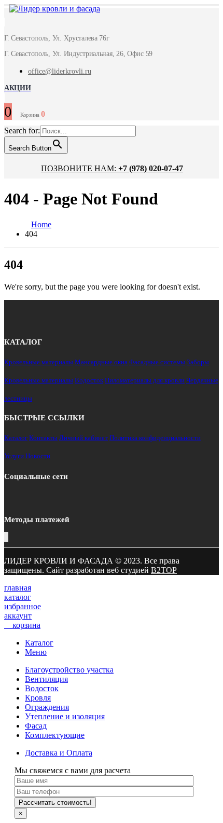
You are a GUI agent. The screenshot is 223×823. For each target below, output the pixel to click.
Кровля (38, 697)
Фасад (36, 725)
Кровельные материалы (38, 362)
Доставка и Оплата (58, 752)
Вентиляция (46, 679)
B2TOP (164, 570)
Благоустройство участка (69, 669)
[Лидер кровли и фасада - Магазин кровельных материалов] (49, 10)
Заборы (198, 362)
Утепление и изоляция (65, 716)
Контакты (43, 438)
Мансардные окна (101, 362)
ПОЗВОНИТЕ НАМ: (112, 168)
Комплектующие (55, 735)
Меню (36, 652)
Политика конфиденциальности (155, 438)
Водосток (89, 380)
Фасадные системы (157, 362)
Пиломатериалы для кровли (145, 380)
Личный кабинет (83, 438)
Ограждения (47, 707)
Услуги (14, 456)
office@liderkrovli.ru (59, 71)
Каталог (15, 438)
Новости (37, 456)
